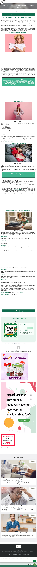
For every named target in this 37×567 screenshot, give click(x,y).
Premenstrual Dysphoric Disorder (22, 83)
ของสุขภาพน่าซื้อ (26, 554)
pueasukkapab (4, 343)
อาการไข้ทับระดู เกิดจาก (18, 343)
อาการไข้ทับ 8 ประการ (10, 343)
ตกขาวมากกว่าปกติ (18, 24)
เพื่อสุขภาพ (24, 343)
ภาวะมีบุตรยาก (6, 141)
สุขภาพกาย (15, 554)
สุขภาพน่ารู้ (23, 11)
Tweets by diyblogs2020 (5, 447)
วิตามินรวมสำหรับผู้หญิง (17, 189)
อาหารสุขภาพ (19, 554)
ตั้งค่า (24, 559)
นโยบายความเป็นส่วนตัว (4, 559)
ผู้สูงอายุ (19, 481)
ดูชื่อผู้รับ (26, 330)
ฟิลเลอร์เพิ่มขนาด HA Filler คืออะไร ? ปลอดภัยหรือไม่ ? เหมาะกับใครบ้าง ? (16, 533)
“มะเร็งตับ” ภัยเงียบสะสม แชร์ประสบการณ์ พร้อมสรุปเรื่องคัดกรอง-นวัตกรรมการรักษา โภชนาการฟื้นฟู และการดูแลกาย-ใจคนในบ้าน (18, 479)
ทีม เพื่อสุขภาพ (19, 11)
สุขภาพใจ (12, 554)
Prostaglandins (4, 70)
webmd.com (21, 292)
